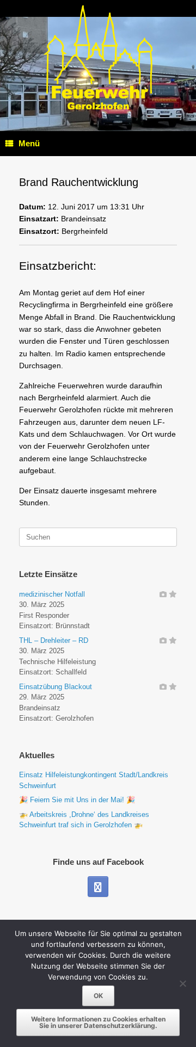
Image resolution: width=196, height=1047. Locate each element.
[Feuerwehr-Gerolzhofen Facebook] (98, 886)
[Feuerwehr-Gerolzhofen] (98, 57)
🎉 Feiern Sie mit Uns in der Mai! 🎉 (77, 800)
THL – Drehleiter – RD (53, 640)
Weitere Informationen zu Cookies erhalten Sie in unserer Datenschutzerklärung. (98, 1022)
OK (98, 996)
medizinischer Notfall (52, 594)
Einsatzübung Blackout (55, 687)
